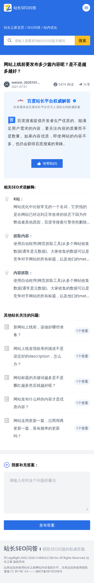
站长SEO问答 (24, 7)
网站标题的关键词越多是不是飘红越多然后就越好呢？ (38, 381)
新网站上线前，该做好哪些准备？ (38, 330)
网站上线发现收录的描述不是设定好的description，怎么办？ (38, 356)
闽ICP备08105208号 (49, 571)
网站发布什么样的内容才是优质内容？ (38, 402)
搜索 (82, 40)
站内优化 (50, 27)
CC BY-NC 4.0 (19, 571)
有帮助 (50, 163)
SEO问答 (33, 27)
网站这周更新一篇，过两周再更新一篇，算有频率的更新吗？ (38, 428)
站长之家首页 (14, 27)
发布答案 (47, 525)
